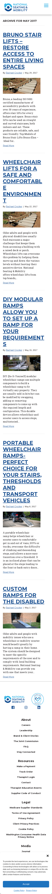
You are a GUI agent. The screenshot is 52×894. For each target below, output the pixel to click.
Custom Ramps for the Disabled (23, 595)
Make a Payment (26, 766)
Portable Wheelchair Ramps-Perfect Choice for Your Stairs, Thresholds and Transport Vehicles (22, 472)
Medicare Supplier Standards (26, 807)
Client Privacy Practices (26, 823)
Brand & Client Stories (26, 736)
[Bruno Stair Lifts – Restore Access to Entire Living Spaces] (21, 85)
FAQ (26, 746)
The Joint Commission (26, 741)
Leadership (26, 730)
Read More (8, 145)
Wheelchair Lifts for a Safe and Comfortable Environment (22, 181)
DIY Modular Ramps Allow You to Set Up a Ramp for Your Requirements (23, 321)
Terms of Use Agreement (26, 813)
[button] (47, 855)
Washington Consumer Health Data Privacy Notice (26, 835)
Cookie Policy (19, 890)
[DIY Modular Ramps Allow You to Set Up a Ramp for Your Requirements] (21, 363)
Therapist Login (26, 777)
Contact (26, 782)
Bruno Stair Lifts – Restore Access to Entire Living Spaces (23, 51)
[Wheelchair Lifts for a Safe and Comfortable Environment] (21, 219)
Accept (26, 884)
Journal (26, 851)
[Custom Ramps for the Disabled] (21, 620)
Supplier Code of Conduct (26, 793)
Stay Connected (26, 752)
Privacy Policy (31, 890)
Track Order (26, 771)
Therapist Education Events (26, 788)
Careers (26, 725)
